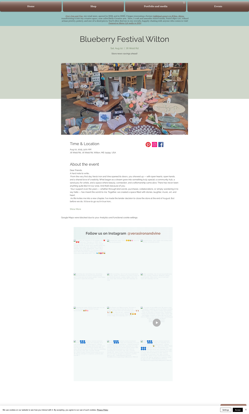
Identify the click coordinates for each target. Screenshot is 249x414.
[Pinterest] (148, 144)
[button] (184, 2)
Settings (225, 410)
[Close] (245, 410)
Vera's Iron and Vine (74, 16)
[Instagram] (154, 144)
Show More (75, 209)
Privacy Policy (102, 410)
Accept (238, 410)
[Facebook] (160, 144)
